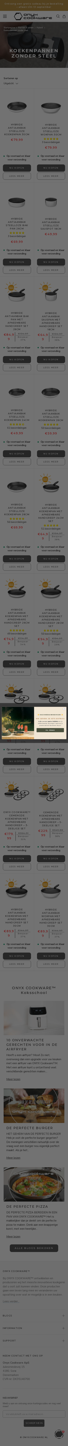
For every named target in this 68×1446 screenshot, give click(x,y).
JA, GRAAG (50, 730)
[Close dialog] (64, 708)
